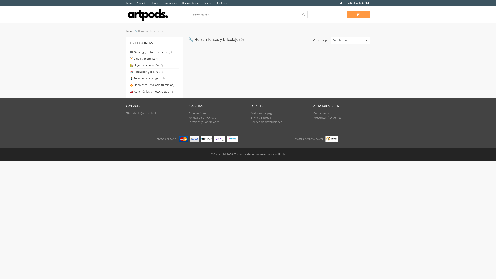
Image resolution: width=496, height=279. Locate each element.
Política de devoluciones (266, 122)
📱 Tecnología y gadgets (147, 78)
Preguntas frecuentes (327, 117)
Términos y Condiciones (204, 122)
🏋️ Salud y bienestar (145, 58)
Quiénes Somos (190, 2)
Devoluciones (170, 2)
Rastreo (208, 2)
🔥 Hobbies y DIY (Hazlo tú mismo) (152, 85)
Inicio (129, 2)
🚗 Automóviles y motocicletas (151, 91)
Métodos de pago (262, 113)
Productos (141, 2)
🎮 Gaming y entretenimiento (151, 52)
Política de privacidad (202, 117)
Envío (155, 2)
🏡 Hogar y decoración (146, 65)
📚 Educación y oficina (146, 72)
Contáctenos (321, 113)
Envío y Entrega (261, 117)
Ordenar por (321, 40)
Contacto (222, 2)
